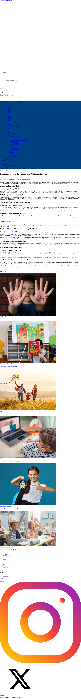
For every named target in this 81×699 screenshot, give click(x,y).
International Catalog (7, 555)
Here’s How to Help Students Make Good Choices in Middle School (10, 549)
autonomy (17, 207)
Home (1, 179)
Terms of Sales (5, 576)
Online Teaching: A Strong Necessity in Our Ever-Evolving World (10, 461)
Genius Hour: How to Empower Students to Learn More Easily (9, 508)
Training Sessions (6, 568)
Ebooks (4, 566)
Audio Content (5, 567)
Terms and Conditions (7, 574)
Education (5, 179)
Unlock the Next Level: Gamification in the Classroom (8, 366)
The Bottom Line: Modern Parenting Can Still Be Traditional (9, 413)
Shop (4, 564)
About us (4, 557)
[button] (4, 83)
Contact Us (5, 554)
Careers (4, 559)
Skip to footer (9, 0)
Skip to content (3, 0)
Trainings (4, 569)
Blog (3, 565)
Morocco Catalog (6, 556)
